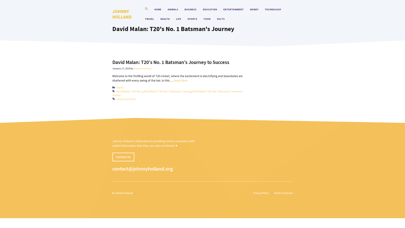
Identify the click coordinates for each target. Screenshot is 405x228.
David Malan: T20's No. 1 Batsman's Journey (167, 91)
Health (165, 18)
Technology (273, 9)
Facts (221, 18)
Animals (173, 9)
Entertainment (233, 9)
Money (254, 9)
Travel (149, 18)
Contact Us (123, 157)
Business (191, 9)
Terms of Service (283, 193)
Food (207, 18)
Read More (180, 80)
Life (178, 18)
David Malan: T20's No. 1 (129, 91)
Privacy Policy (261, 193)
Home (157, 9)
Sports (192, 18)
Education (210, 9)
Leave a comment (126, 99)
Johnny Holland (122, 14)
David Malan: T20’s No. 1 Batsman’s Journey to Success (170, 62)
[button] (146, 9)
